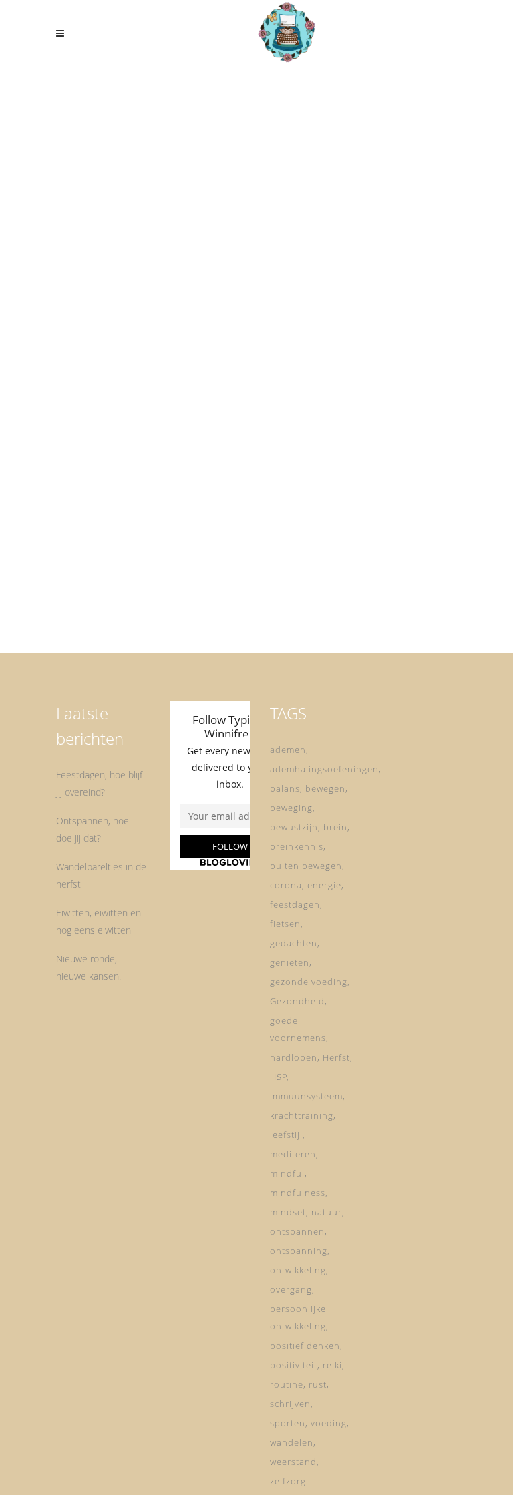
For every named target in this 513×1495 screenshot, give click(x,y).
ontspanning (298, 1251)
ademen (288, 749)
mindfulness (297, 1193)
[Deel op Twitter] (141, 469)
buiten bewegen (306, 866)
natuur (326, 1212)
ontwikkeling (298, 1270)
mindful (287, 1173)
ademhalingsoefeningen (324, 769)
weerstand (293, 1462)
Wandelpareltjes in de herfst (101, 875)
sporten (287, 1423)
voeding (329, 1423)
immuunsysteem (306, 1096)
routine (286, 1384)
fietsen (285, 924)
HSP (278, 1077)
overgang (291, 1289)
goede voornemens (298, 1029)
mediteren (293, 1154)
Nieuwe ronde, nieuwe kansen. (88, 967)
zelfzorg (288, 1481)
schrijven (290, 1404)
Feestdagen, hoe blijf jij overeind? (99, 783)
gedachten (293, 943)
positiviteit (293, 1365)
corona (286, 885)
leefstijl (286, 1135)
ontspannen (297, 1231)
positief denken (305, 1345)
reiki (332, 1365)
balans (285, 788)
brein (335, 827)
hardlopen (293, 1057)
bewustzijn (294, 827)
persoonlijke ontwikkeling (298, 1317)
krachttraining (301, 1115)
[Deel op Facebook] (127, 469)
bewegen (325, 788)
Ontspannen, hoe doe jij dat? (92, 829)
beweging (291, 808)
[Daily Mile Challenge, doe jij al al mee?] (149, 174)
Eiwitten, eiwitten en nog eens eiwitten (98, 921)
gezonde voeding (308, 982)
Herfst (336, 1057)
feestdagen (295, 904)
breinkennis (296, 846)
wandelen (291, 1442)
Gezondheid (297, 1001)
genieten (289, 962)
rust (318, 1384)
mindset (288, 1212)
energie (324, 885)
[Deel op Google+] (159, 469)
